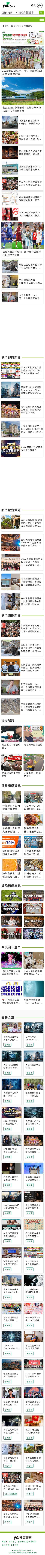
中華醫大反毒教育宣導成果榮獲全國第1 (33, 1180)
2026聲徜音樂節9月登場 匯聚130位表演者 (33, 1292)
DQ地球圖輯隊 (11, 1494)
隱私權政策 (31, 1541)
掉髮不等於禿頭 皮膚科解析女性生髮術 (11, 1236)
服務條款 (21, 1541)
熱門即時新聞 (11, 357)
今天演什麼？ (11, 947)
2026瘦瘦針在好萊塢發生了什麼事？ (11, 1124)
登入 (33, 5)
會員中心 (12, 1541)
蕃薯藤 (8, 5)
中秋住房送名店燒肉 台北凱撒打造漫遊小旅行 (33, 1348)
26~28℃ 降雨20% (21, 26)
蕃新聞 (7, 1045)
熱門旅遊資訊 (11, 510)
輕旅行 (7, 1466)
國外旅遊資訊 (11, 785)
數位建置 (5, 1545)
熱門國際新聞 (11, 615)
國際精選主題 (11, 885)
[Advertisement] (22, 331)
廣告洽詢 (14, 1545)
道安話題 (7, 721)
